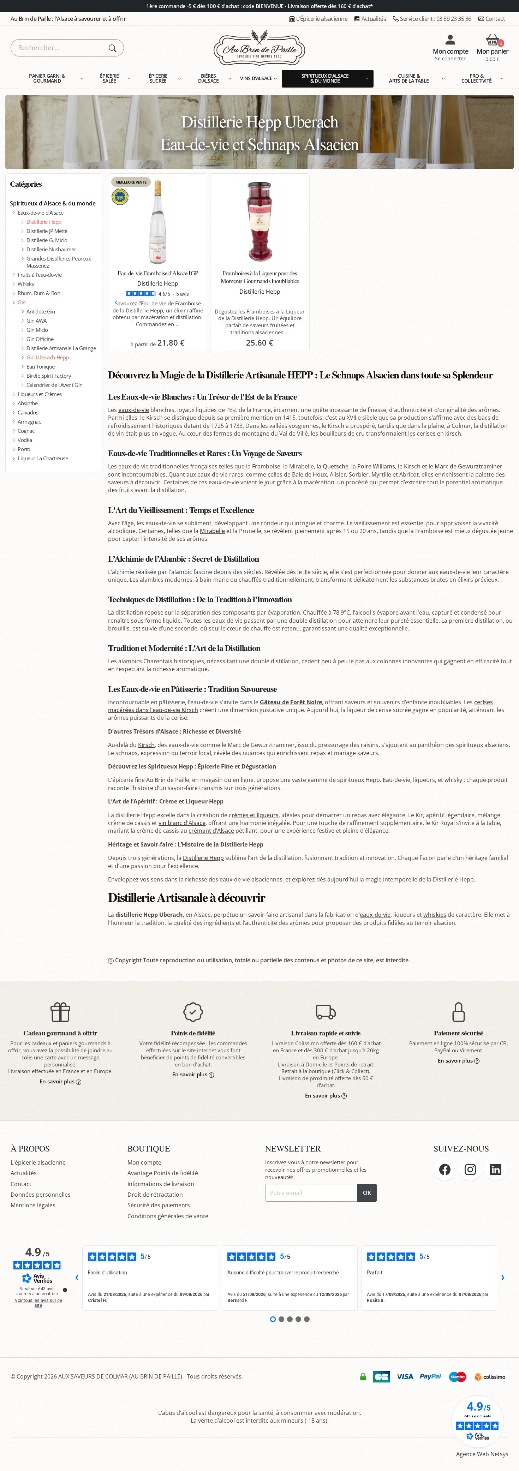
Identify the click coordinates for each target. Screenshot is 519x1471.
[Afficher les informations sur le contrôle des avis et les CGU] (65, 1290)
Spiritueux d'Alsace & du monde (53, 203)
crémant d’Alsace (211, 831)
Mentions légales (33, 1205)
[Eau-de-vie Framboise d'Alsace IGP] (157, 221)
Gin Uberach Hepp (47, 357)
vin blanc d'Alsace (182, 823)
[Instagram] (470, 1169)
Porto (24, 449)
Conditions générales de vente (167, 1216)
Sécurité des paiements (158, 1205)
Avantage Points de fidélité (162, 1173)
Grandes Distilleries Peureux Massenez (58, 262)
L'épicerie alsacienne (38, 1162)
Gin (22, 302)
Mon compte (144, 1162)
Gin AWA (36, 320)
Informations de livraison (160, 1184)
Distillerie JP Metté (46, 230)
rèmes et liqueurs (255, 815)
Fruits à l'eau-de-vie (39, 274)
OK (367, 1193)
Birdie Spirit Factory (48, 375)
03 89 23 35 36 (435, 19)
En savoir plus (57, 1081)
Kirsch (146, 745)
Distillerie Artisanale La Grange (61, 348)
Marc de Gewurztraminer (468, 466)
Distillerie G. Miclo (46, 240)
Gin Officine (40, 338)
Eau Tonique (40, 366)
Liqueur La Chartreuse (43, 458)
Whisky (26, 283)
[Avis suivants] (503, 1278)
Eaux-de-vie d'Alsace (41, 212)
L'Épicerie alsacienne (322, 19)
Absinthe (27, 403)
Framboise (266, 466)
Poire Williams (376, 466)
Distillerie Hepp (43, 221)
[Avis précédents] (77, 1278)
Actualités (374, 19)
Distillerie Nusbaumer (51, 249)
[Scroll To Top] (506, 1458)
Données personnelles (41, 1194)
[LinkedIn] (495, 1169)
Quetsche (335, 466)
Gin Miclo (37, 329)
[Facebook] (445, 1169)
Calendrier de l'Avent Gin (54, 384)
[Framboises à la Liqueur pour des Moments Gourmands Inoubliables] (259, 221)
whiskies (434, 915)
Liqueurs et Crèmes (40, 393)
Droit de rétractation (155, 1194)
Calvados (28, 412)
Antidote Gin (40, 311)
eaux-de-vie (133, 410)
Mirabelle (212, 531)
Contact (495, 19)
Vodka (25, 439)
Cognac (26, 430)
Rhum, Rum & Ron (39, 293)
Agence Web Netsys (482, 1454)
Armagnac (29, 421)
